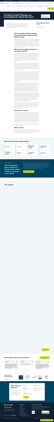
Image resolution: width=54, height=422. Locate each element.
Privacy (41, 418)
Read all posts (45, 349)
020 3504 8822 (8, 407)
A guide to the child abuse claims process (43, 147)
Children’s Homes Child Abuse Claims (32, 153)
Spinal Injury (21, 406)
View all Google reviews (44, 357)
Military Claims (22, 410)
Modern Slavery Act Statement (46, 418)
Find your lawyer (50, 8)
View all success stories (29, 171)
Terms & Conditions (36, 418)
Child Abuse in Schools (19, 153)
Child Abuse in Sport (43, 153)
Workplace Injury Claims (23, 414)
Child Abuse (19, 146)
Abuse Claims (7, 146)
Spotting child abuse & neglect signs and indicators (32, 146)
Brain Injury (21, 407)
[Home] (5, 3)
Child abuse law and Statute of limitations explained (8, 153)
